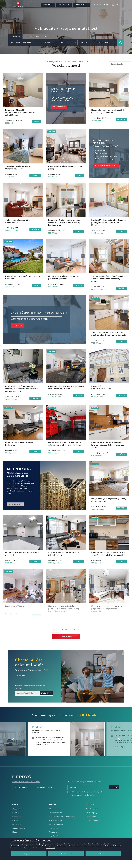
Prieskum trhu (54, 828)
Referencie (16, 817)
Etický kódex (17, 824)
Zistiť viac (21, 676)
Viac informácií (50, 848)
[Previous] (6, 90)
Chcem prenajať (55, 813)
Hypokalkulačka (55, 836)
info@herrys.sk (46, 787)
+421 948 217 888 (24, 787)
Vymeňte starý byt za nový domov (62, 817)
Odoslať (114, 787)
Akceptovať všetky (28, 853)
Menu (117, 5)
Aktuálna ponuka (92, 809)
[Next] (40, 90)
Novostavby (49, 37)
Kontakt (15, 813)
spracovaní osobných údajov (84, 795)
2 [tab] (21, 105)
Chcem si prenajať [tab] (32, 37)
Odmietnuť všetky (66, 853)
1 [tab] (19, 105)
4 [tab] (24, 105)
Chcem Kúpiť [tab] (15, 37)
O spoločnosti (18, 809)
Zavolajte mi (46, 693)
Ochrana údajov (18, 828)
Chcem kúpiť (91, 817)
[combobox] (50, 42)
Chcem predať (54, 809)
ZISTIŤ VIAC (17, 326)
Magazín (15, 832)
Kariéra (15, 820)
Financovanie (54, 832)
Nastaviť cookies (103, 853)
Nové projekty (91, 813)
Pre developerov (55, 820)
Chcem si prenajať (93, 820)
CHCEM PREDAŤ (59, 107)
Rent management (56, 824)
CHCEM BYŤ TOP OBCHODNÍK (105, 165)
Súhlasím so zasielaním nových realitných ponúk (87, 792)
